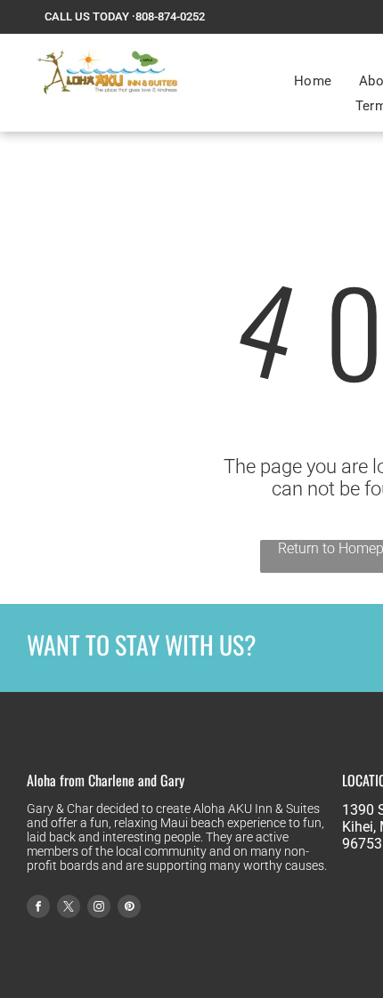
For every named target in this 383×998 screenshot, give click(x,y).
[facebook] (38, 908)
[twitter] (68, 908)
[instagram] (98, 908)
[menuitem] (313, 80)
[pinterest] (129, 908)
